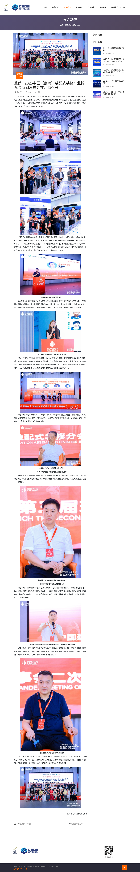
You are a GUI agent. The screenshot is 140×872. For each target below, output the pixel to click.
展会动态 (19, 92)
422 (38, 92)
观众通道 (92, 7)
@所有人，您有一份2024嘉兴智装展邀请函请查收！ (114, 93)
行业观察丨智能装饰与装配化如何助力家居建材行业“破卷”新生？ (113, 71)
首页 (46, 7)
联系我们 (116, 7)
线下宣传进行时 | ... (78, 824)
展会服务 (104, 7)
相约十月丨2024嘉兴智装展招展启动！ (114, 49)
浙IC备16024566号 (20, 869)
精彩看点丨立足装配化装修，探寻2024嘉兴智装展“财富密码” (113, 60)
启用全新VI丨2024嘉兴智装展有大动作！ (113, 82)
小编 (29, 92)
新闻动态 (68, 7)
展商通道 (80, 7)
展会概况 (56, 7)
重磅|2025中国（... (27, 824)
